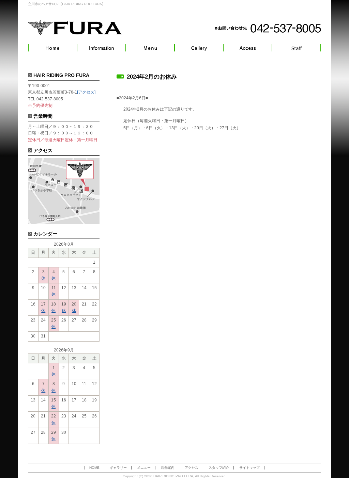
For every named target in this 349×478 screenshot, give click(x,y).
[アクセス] (247, 47)
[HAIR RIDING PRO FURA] (75, 27)
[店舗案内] (101, 47)
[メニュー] (150, 47)
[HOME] (52, 47)
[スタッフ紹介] (296, 47)
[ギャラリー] (198, 47)
